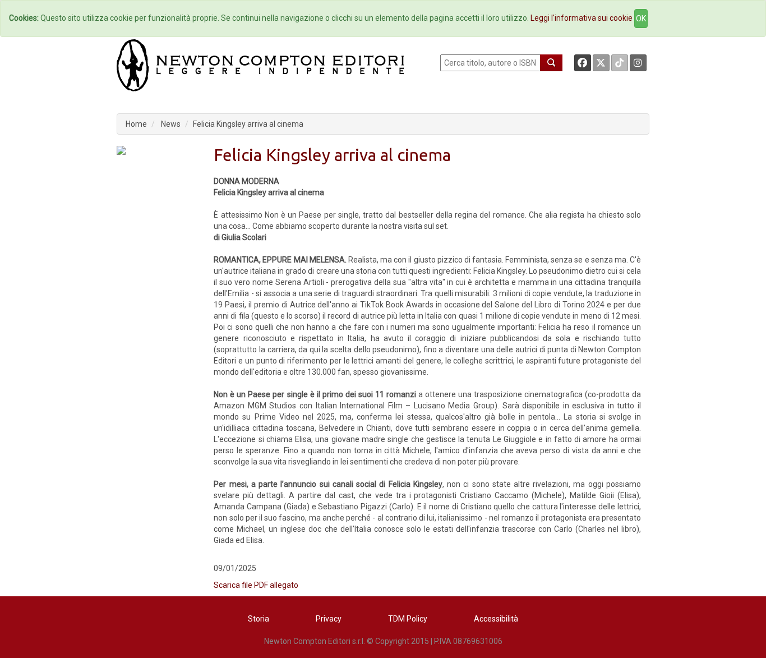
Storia (258, 618)
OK (641, 18)
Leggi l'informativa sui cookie (581, 17)
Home (136, 123)
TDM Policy (407, 618)
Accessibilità (496, 618)
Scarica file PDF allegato (256, 585)
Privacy (329, 618)
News (171, 123)
